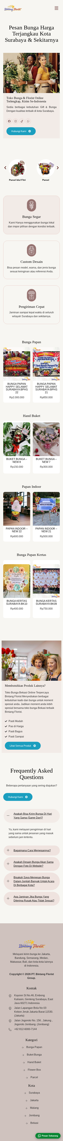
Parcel (45, 180)
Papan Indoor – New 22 (17, 530)
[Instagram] (15, 121)
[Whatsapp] (28, 121)
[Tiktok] (22, 121)
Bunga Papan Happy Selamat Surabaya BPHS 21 (46, 388)
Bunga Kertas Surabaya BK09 (46, 602)
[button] (56, 8)
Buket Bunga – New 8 (16, 460)
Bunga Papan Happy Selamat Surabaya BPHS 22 (17, 388)
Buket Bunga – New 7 (46, 460)
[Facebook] (9, 121)
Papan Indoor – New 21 (46, 530)
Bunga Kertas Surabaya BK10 (16, 602)
